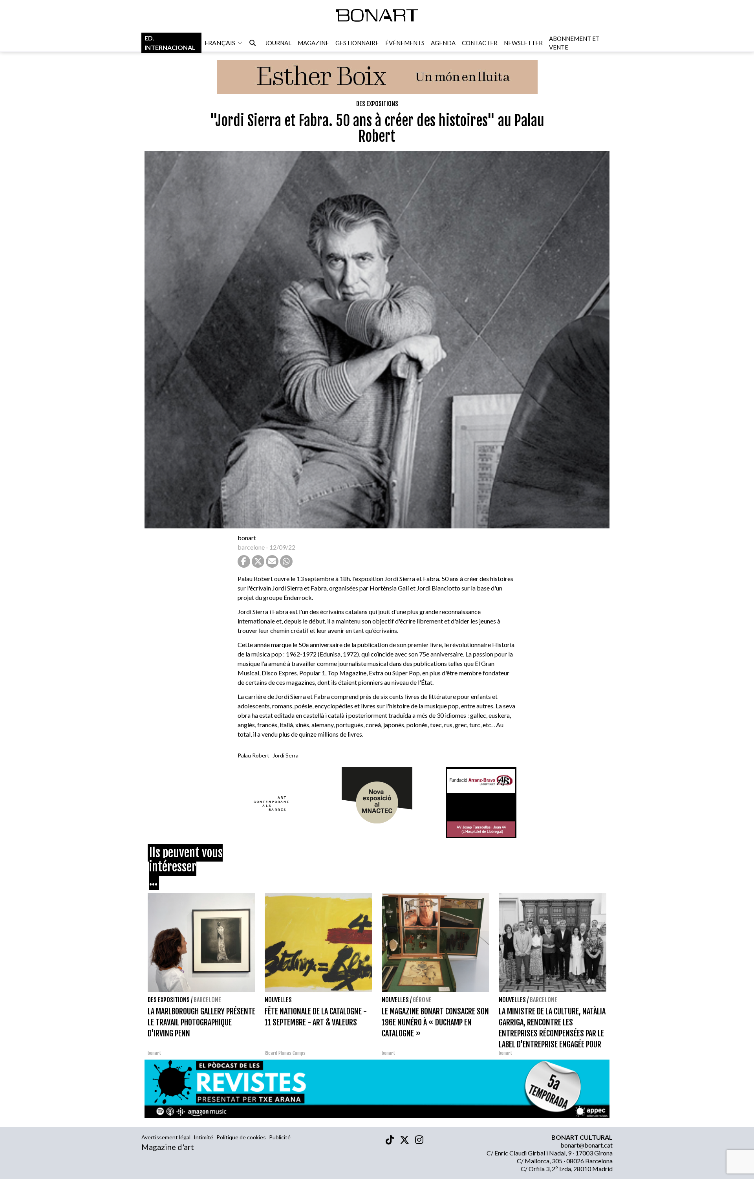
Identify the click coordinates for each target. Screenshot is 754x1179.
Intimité (203, 1137)
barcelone (251, 547)
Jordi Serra (285, 755)
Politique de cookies (241, 1137)
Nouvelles (278, 1000)
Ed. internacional (170, 42)
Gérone (422, 1000)
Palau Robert (253, 755)
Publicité (280, 1137)
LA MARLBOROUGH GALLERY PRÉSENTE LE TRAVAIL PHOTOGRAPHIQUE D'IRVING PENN (201, 1022)
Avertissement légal (165, 1137)
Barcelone (207, 1000)
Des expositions (377, 104)
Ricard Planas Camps (285, 1053)
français (220, 42)
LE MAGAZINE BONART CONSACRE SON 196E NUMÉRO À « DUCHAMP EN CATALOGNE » (435, 1022)
